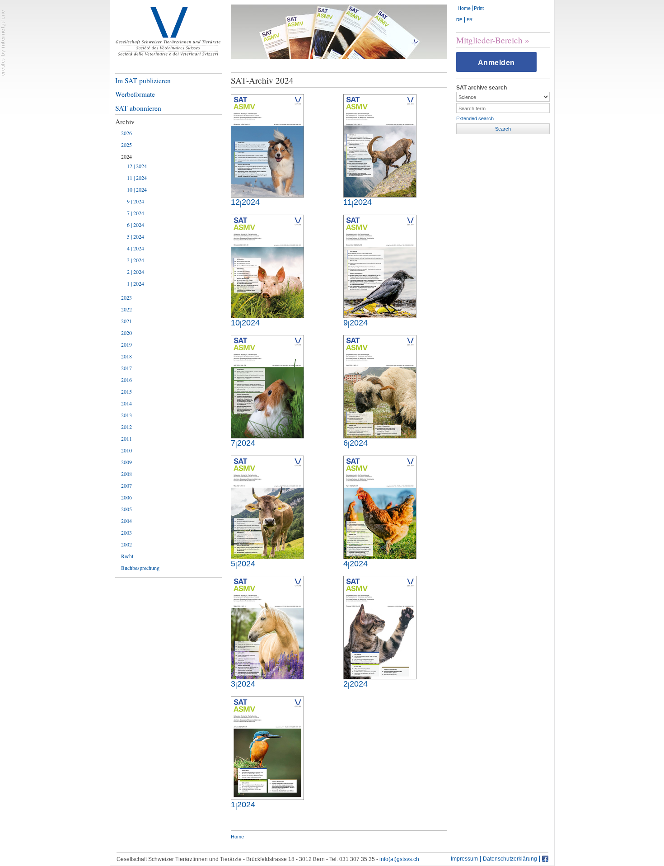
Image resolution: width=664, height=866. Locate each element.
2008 (126, 473)
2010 (126, 450)
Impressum (464, 859)
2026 (126, 132)
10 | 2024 (137, 189)
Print (479, 8)
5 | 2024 (135, 236)
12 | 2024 (137, 165)
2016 (126, 379)
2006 (126, 497)
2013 (126, 415)
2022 (126, 309)
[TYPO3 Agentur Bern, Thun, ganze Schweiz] (3, 42)
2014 (126, 403)
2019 (126, 344)
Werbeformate (135, 94)
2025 (126, 144)
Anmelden (496, 62)
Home (464, 8)
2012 (126, 426)
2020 (126, 332)
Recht (127, 556)
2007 (126, 485)
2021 (126, 321)
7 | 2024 (135, 212)
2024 (126, 156)
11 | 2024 (137, 177)
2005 (126, 509)
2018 (126, 356)
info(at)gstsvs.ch (399, 859)
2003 (126, 532)
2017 (126, 368)
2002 (126, 544)
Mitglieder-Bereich (489, 40)
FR (469, 19)
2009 (126, 462)
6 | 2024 (135, 224)
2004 (126, 520)
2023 (126, 297)
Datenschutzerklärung (510, 859)
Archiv (125, 121)
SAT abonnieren (138, 108)
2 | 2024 (135, 271)
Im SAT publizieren (143, 80)
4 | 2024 (135, 248)
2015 (126, 391)
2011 (126, 438)
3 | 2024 (135, 260)
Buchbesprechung (140, 567)
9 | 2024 (135, 201)
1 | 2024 (135, 283)
